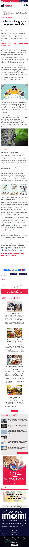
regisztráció (13, 274)
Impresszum (14, 532)
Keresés (24, 5)
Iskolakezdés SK (14, 313)
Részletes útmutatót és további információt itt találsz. (12, 254)
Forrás (2, 258)
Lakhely (22, 1)
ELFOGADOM (14, 544)
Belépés (13, 1)
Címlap (2, 17)
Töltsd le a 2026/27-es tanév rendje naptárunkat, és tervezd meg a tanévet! (17, 442)
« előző (3, 279)
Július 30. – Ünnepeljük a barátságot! (14, 398)
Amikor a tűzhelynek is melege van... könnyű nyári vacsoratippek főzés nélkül (14, 368)
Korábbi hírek (22, 453)
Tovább (14, 411)
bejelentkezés (22, 274)
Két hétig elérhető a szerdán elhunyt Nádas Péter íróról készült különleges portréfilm (18, 421)
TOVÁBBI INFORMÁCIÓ (14, 542)
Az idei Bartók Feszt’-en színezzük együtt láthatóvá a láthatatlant (17, 426)
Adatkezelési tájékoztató (14, 535)
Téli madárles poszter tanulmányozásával (15, 230)
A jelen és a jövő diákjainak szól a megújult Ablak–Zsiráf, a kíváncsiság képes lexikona (17, 431)
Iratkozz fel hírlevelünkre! (14, 292)
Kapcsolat (14, 530)
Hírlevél (3, 1)
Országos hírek (8, 17)
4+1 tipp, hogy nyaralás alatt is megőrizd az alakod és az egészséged (14, 341)
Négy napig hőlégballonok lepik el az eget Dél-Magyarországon (17, 448)
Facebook (27, 5)
